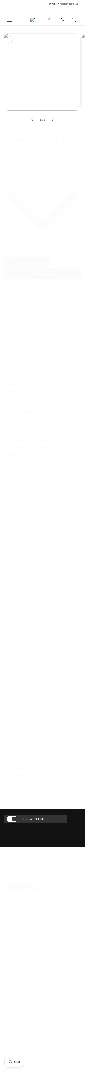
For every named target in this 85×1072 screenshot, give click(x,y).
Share (13, 793)
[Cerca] (63, 20)
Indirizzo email (21, 877)
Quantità (10, 243)
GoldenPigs (17, 1044)
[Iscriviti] (76, 877)
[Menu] (9, 20)
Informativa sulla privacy (16, 1052)
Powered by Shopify (33, 1044)
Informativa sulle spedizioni (17, 1068)
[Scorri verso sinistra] (32, 119)
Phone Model (12, 178)
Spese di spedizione (34, 170)
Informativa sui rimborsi (16, 1048)
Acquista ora (42, 273)
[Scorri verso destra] (53, 119)
